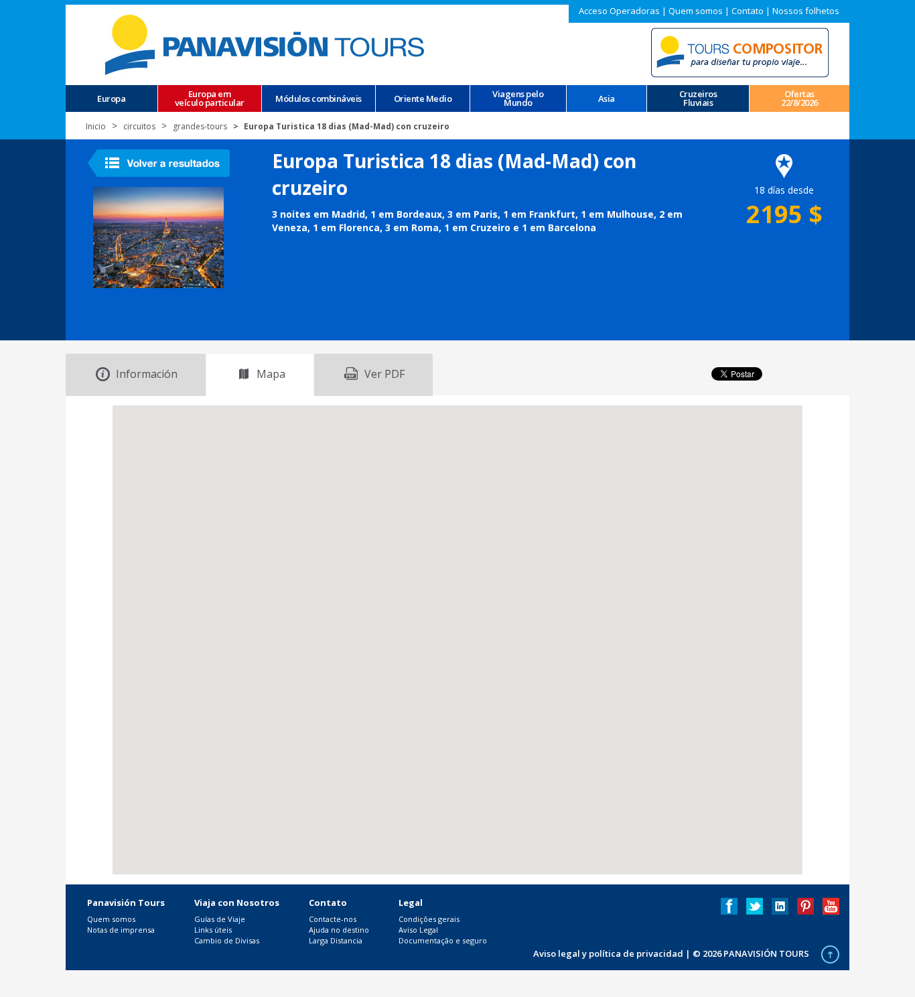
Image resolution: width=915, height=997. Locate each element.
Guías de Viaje (219, 919)
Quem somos (695, 11)
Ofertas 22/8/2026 (799, 98)
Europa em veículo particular (209, 98)
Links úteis (213, 930)
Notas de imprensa (121, 930)
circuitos (139, 126)
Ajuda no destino (339, 930)
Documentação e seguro (443, 940)
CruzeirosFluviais (698, 98)
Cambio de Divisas (226, 940)
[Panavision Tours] (267, 44)
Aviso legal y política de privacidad (608, 953)
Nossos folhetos (805, 11)
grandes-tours (200, 126)
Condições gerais (429, 919)
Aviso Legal (418, 930)
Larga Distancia (335, 940)
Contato (747, 11)
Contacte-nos (332, 919)
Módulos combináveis (318, 98)
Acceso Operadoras (619, 11)
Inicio (96, 126)
